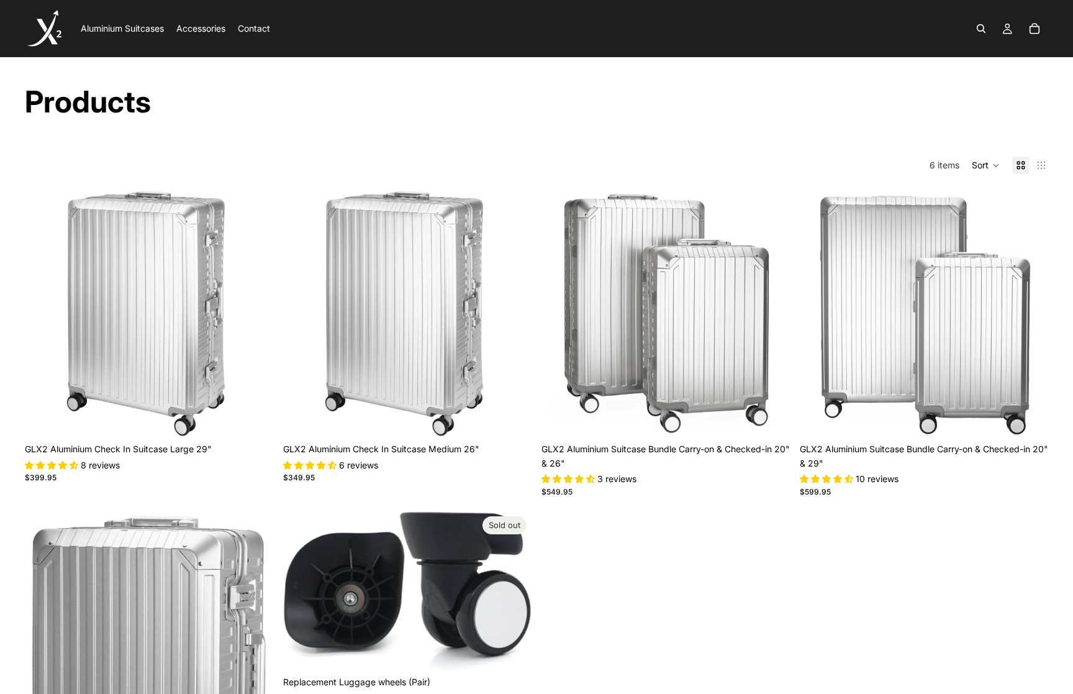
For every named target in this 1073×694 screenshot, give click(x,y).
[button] (986, 165)
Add (264, 418)
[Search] (981, 28)
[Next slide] (254, 313)
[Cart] (1034, 28)
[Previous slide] (43, 313)
